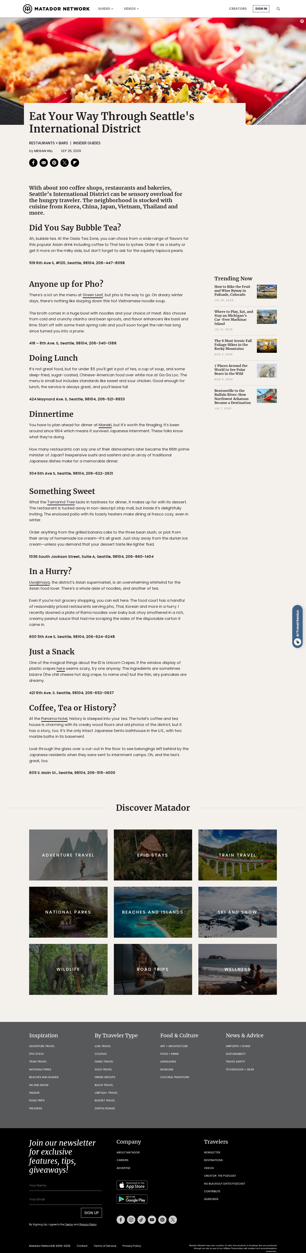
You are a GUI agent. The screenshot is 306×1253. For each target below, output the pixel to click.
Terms (159, 654)
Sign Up (194, 644)
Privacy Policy (178, 654)
